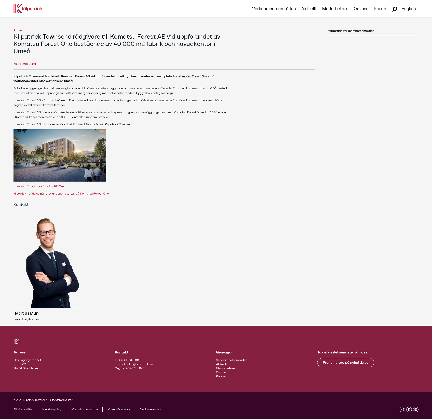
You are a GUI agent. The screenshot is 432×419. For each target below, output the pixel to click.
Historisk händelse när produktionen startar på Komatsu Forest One (61, 193)
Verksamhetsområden (274, 9)
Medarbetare (335, 9)
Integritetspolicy (51, 409)
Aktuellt (309, 9)
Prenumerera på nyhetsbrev (346, 363)
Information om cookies (84, 409)
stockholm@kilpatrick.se (135, 364)
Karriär (381, 9)
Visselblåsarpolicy (119, 409)
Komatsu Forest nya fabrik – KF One (39, 186)
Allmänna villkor (23, 409)
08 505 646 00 (128, 360)
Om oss (361, 9)
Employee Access (150, 409)
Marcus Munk (27, 313)
